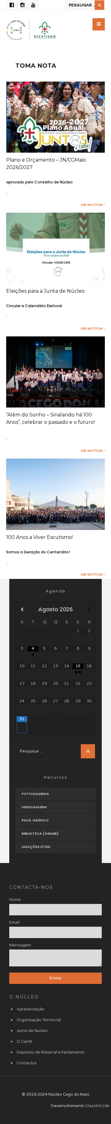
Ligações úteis (36, 846)
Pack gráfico (35, 820)
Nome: (15, 899)
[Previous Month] (22, 609)
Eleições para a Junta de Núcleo (45, 291)
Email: (14, 922)
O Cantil (24, 1041)
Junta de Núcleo (32, 1030)
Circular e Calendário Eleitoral (34, 305)
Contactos (27, 1063)
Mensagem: (20, 945)
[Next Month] (89, 609)
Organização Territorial (39, 1020)
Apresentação (30, 1009)
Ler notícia (92, 204)
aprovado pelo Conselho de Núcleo (39, 182)
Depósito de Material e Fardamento (50, 1052)
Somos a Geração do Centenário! (38, 552)
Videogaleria (34, 807)
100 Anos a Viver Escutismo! (39, 537)
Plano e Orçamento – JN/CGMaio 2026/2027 (46, 163)
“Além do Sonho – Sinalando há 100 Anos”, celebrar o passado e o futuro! (50, 418)
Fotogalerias (35, 793)
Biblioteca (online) (40, 833)
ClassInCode (97, 1105)
